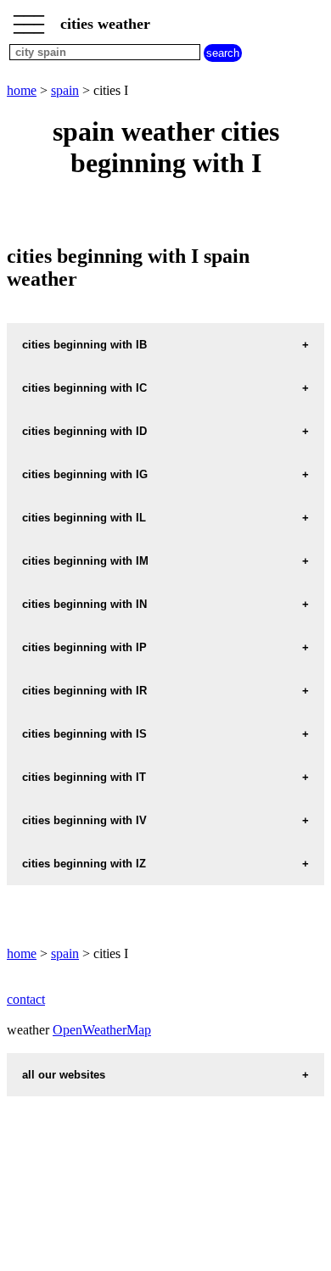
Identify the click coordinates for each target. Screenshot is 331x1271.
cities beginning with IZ (84, 863)
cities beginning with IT (84, 777)
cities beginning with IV (84, 820)
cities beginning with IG (85, 474)
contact (26, 999)
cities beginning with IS (84, 733)
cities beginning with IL (84, 517)
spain (65, 90)
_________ (29, 19)
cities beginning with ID (84, 431)
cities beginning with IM (85, 561)
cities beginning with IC (84, 388)
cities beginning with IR (84, 690)
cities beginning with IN (84, 604)
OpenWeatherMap (102, 1030)
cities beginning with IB (84, 344)
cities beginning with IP (84, 647)
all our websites (63, 1074)
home (21, 90)
